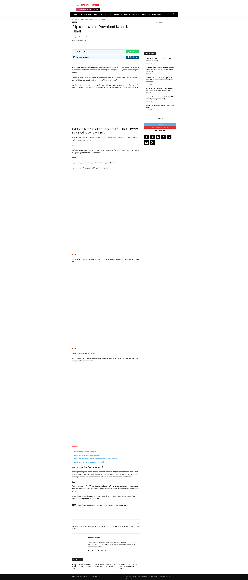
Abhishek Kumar (80, 37)
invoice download (108, 505)
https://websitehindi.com (94, 540)
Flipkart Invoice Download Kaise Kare (92, 505)
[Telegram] (158, 137)
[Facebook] (91, 45)
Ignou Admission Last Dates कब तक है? (87, 455)
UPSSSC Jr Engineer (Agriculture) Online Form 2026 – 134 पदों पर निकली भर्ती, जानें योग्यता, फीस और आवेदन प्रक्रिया (160, 80)
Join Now (133, 52)
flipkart (79, 505)
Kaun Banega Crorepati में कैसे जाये (85, 452)
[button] (173, 14)
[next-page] (145, 111)
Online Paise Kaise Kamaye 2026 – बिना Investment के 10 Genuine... (128, 567)
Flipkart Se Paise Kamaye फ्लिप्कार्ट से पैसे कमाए (126, 526)
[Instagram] (92, 550)
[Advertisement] (160, 36)
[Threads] (152, 142)
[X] (96, 45)
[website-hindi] (87, 7)
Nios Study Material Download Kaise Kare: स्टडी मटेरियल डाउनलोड (95, 459)
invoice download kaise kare (122, 505)
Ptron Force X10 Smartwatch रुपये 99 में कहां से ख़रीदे (90, 462)
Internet (77, 19)
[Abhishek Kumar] (73, 37)
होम (73, 19)
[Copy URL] (100, 45)
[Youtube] (105, 550)
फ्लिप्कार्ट (115, 138)
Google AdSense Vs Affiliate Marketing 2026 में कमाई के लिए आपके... (81, 567)
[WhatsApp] (87, 45)
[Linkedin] (95, 550)
